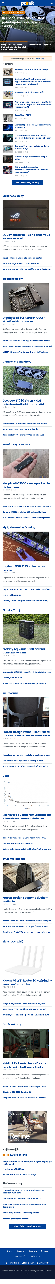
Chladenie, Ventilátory (13, 13)
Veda (6, 776)
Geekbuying (39, 59)
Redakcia (33, 1251)
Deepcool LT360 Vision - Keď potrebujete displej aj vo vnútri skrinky (27, 1162)
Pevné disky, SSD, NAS (16, 444)
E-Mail (9, 1251)
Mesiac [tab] (23, 1155)
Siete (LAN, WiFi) (13, 941)
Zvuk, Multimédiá (14, 859)
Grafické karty (12, 1024)
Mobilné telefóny (13, 196)
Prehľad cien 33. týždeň (13, 1169)
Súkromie (35, 1256)
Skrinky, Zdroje (12, 610)
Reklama (20, 1251)
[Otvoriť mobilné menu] (3, 3)
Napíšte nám (21, 1256)
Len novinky (44, 1263)
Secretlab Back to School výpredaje (19, 1174)
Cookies (44, 1251)
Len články (29, 1263)
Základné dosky (13, 279)
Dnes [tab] (6, 1155)
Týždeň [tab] (14, 1155)
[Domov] (27, 3)
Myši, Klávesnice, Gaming (19, 527)
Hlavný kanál (13, 1263)
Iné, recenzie (10, 693)
